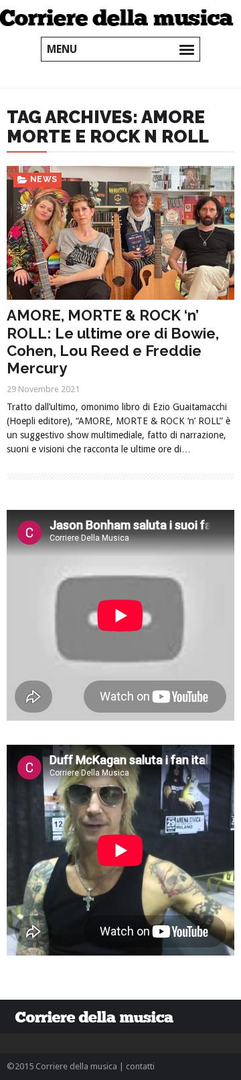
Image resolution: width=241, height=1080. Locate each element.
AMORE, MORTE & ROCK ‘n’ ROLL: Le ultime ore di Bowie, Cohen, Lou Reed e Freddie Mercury (113, 341)
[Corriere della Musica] (120, 16)
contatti (140, 1066)
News (44, 179)
